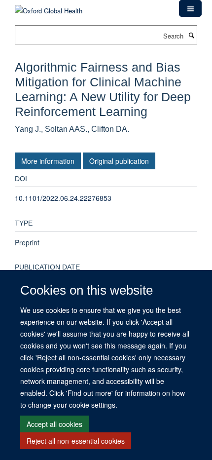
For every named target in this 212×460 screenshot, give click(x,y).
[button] (190, 8)
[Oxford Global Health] (48, 7)
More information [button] (47, 161)
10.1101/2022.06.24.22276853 (63, 198)
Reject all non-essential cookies (76, 441)
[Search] (191, 35)
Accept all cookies (54, 424)
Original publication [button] (119, 161)
